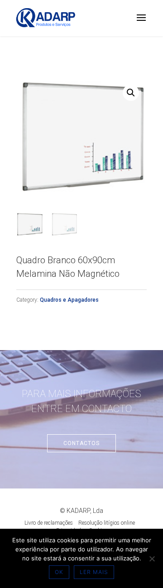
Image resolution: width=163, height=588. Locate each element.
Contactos (81, 443)
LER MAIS (94, 572)
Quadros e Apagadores (69, 300)
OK (59, 572)
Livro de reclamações (48, 523)
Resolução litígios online (106, 523)
